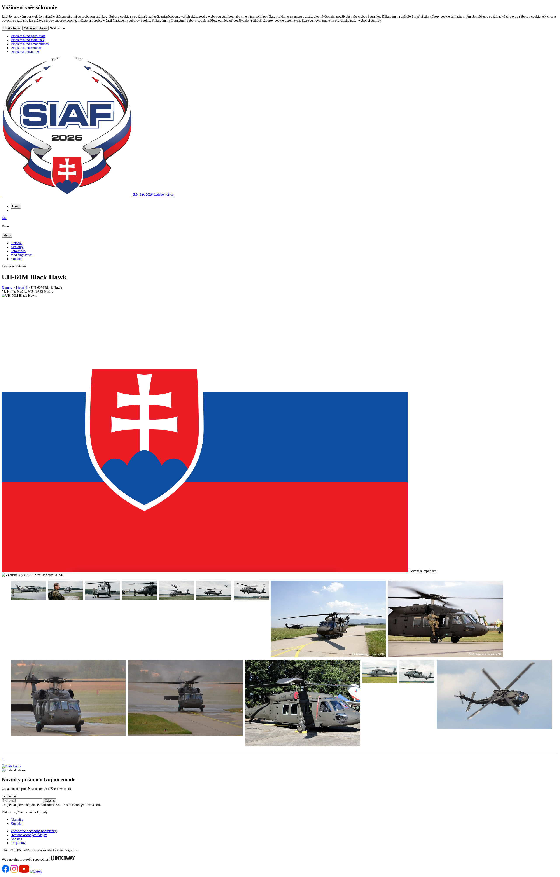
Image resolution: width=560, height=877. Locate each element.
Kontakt (16, 259)
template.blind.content (25, 48)
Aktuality (16, 247)
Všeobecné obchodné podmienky (33, 831)
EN (4, 218)
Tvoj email (9, 796)
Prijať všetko (12, 28)
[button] (15, 206)
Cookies (16, 839)
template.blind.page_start (27, 36)
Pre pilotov (18, 843)
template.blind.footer (24, 52)
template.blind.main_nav (27, 40)
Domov (7, 287)
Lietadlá (16, 243)
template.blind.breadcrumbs (29, 44)
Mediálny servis (21, 255)
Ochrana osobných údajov (28, 835)
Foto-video (18, 251)
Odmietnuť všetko (35, 28)
